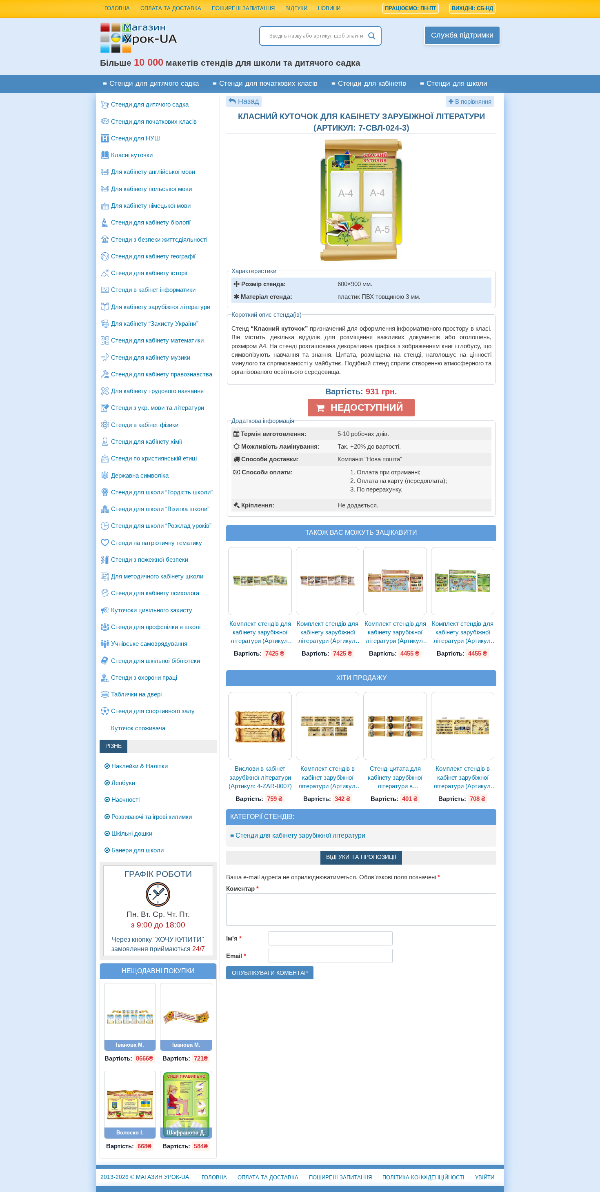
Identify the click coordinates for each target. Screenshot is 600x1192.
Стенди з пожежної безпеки (149, 559)
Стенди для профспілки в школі (155, 626)
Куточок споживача (138, 728)
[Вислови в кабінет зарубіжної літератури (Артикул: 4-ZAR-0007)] (260, 726)
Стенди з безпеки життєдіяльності (159, 239)
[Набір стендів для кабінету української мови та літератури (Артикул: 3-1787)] (130, 1017)
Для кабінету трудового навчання (157, 390)
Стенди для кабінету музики (150, 357)
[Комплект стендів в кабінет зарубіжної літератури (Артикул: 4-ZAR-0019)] (462, 726)
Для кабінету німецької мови (151, 205)
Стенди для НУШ (135, 138)
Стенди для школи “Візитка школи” (160, 508)
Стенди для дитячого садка (150, 104)
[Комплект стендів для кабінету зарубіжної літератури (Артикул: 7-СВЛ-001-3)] (260, 581)
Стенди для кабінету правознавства (161, 374)
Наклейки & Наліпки (139, 766)
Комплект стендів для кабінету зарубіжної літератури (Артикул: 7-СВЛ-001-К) (327, 632)
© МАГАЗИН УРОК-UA (144, 1177)
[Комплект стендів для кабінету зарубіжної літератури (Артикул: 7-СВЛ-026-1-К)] (395, 580)
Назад (248, 101)
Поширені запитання (243, 8)
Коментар (242, 888)
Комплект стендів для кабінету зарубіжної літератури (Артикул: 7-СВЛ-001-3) (260, 632)
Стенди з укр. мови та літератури (157, 407)
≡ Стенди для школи (453, 84)
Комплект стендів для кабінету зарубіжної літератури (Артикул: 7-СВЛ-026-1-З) (462, 632)
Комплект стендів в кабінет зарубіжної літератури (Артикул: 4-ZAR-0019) (462, 777)
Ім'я (234, 938)
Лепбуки (122, 782)
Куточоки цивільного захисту (151, 610)
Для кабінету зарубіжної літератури (160, 306)
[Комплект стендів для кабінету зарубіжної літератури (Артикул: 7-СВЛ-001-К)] (327, 581)
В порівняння (472, 101)
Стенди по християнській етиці (154, 458)
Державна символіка (140, 475)
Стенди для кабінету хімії (146, 441)
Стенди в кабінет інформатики (153, 289)
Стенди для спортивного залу (153, 710)
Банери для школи (137, 850)
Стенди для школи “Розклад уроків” (161, 525)
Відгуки (296, 8)
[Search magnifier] (372, 36)
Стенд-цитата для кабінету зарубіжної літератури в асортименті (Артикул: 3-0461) (395, 777)
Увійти (484, 1177)
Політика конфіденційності (423, 1177)
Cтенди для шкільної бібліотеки (155, 660)
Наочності (125, 799)
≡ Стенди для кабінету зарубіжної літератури (297, 835)
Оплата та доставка (170, 8)
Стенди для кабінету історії (149, 272)
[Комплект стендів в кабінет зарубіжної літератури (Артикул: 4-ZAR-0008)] (327, 726)
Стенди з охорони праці (144, 677)
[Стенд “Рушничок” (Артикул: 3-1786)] (186, 1017)
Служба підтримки (462, 35)
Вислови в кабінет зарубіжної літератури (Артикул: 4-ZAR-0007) (260, 777)
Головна (117, 8)
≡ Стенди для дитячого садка (151, 84)
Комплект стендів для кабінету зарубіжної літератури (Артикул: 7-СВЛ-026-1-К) (395, 632)
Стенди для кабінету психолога (155, 592)
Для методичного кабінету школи (157, 576)
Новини (329, 8)
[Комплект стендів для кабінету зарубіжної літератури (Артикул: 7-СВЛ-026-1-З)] (462, 580)
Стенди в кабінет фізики (144, 424)
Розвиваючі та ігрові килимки (151, 816)
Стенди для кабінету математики (157, 340)
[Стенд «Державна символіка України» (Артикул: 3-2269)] (130, 1104)
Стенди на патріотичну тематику (156, 542)
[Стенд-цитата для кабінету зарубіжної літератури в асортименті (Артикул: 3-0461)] (395, 726)
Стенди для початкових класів (154, 121)
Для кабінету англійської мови (153, 171)
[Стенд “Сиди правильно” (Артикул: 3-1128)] (186, 1104)
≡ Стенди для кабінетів (368, 84)
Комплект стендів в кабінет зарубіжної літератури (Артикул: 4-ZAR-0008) (327, 777)
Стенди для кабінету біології (151, 222)
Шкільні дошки (131, 833)
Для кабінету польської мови (151, 188)
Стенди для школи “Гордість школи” (162, 492)
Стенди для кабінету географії (153, 256)
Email (236, 955)
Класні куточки (132, 154)
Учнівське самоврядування (149, 643)
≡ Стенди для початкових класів (265, 84)
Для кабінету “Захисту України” (154, 323)
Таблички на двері (136, 694)
